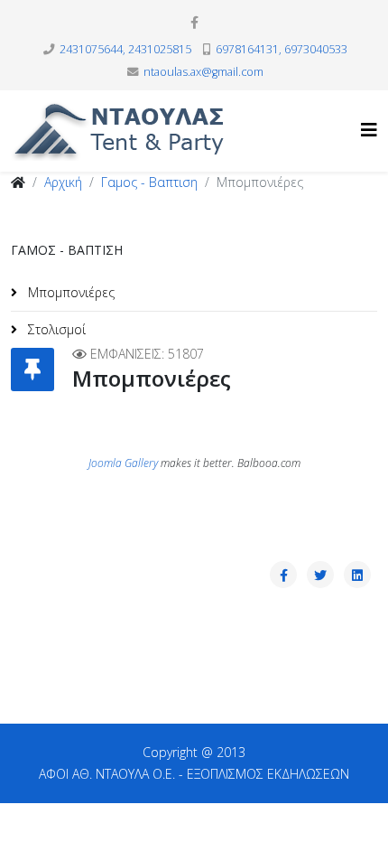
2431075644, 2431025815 (125, 49)
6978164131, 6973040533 (281, 49)
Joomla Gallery (123, 463)
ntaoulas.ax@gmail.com (203, 72)
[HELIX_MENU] (369, 129)
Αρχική (63, 182)
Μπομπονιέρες (69, 292)
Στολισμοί (55, 329)
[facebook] (194, 22)
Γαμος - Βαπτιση (149, 182)
